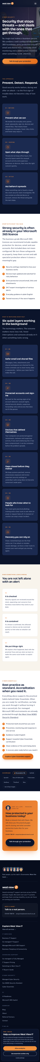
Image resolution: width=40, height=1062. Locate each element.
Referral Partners (8, 1017)
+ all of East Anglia (9, 787)
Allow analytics (20, 1048)
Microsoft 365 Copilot (10, 1000)
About (4, 1013)
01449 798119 (9, 913)
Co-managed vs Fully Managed (13, 959)
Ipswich (6, 777)
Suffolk (32, 773)
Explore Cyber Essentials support (17, 756)
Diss (24, 782)
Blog (4, 1009)
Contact (5, 1020)
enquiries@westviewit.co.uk (25, 913)
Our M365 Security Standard (12, 983)
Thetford (16, 782)
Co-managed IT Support (10, 942)
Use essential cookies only (20, 1053)
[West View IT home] (8, 3)
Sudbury (6, 782)
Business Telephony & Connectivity (14, 949)
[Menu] (35, 3)
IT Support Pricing (8, 962)
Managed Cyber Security (10, 979)
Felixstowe (31, 777)
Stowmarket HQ (20, 773)
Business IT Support (9, 938)
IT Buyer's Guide (8, 970)
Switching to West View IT (11, 966)
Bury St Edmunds (18, 777)
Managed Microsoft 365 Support (13, 945)
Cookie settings (20, 1057)
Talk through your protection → (20, 842)
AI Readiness (6, 996)
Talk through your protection (20, 61)
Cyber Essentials (8, 987)
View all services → (9, 929)
